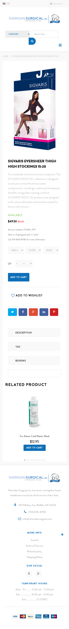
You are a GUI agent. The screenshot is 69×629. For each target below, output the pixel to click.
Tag (17, 346)
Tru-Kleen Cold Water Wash (35, 436)
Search (34, 540)
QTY (10, 263)
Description (23, 332)
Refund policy (34, 551)
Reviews (20, 360)
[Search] (32, 41)
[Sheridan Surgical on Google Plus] (38, 573)
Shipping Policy (35, 557)
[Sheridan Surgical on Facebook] (29, 573)
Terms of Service (34, 546)
